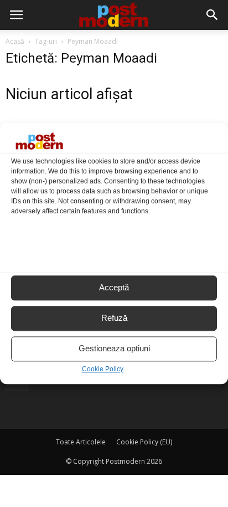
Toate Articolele (81, 442)
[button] (212, 15)
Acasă (15, 41)
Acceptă (114, 288)
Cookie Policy (102, 369)
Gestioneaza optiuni (114, 349)
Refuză (114, 318)
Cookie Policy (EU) (144, 442)
